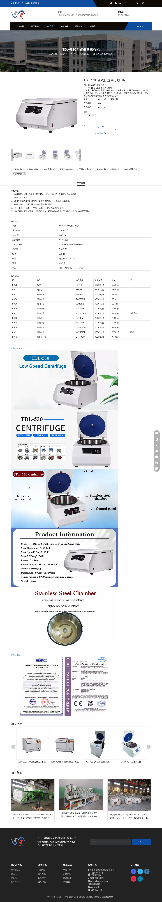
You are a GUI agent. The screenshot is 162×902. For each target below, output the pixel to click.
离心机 (14, 878)
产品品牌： (88, 103)
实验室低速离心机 (67, 169)
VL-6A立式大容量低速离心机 (65, 761)
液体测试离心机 (19, 174)
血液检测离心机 (130, 169)
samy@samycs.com (99, 881)
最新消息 (42, 882)
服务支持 (42, 878)
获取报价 (140, 26)
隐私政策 (67, 882)
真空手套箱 (16, 882)
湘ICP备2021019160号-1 (106, 897)
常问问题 (42, 874)
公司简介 (42, 870)
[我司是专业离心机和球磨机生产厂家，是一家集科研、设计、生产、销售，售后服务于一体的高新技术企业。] (129, 795)
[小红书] (120, 3)
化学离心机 (101, 169)
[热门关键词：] (137, 3)
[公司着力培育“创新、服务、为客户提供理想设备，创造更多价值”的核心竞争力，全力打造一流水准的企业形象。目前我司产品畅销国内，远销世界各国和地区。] (32, 795)
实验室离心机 (49, 169)
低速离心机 (17, 169)
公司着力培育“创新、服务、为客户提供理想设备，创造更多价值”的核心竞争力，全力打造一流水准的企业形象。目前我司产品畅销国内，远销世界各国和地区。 (32, 816)
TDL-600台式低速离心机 (97, 761)
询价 (99, 127)
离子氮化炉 (16, 870)
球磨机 (14, 874)
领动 (84, 897)
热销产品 (67, 874)
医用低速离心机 (85, 169)
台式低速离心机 (33, 169)
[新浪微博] (111, 3)
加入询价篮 (99, 133)
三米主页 (67, 870)
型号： (86, 99)
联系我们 (67, 878)
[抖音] (125, 3)
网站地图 (93, 897)
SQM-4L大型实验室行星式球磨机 (32, 761)
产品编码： (88, 107)
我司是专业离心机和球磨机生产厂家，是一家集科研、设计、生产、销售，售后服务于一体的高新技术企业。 (128, 816)
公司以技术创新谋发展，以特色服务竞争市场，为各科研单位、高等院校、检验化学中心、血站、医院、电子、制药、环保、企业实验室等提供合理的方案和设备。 (80, 815)
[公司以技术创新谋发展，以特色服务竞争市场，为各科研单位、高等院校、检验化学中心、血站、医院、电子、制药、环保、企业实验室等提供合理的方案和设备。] (81, 794)
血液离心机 (115, 169)
